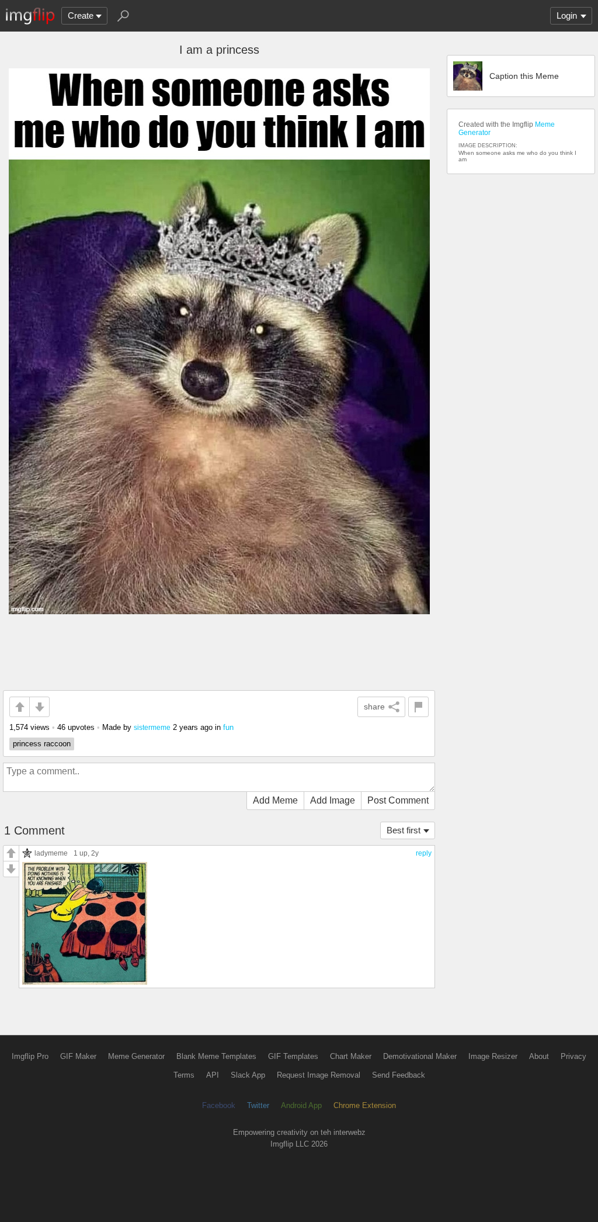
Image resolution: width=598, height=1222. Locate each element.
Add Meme (275, 800)
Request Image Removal (318, 1075)
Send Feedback (398, 1075)
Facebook (218, 1105)
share (374, 706)
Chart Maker (350, 1056)
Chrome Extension (364, 1105)
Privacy (573, 1056)
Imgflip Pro (30, 1056)
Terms (183, 1075)
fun (228, 727)
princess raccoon (42, 743)
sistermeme (152, 727)
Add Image (332, 800)
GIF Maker (78, 1056)
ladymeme (51, 853)
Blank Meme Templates (216, 1056)
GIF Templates (293, 1056)
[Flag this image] (418, 707)
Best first (403, 830)
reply (424, 853)
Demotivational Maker (420, 1056)
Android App (301, 1105)
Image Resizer (492, 1056)
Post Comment (398, 800)
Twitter (258, 1105)
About (539, 1056)
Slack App (248, 1075)
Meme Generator (136, 1056)
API (212, 1075)
